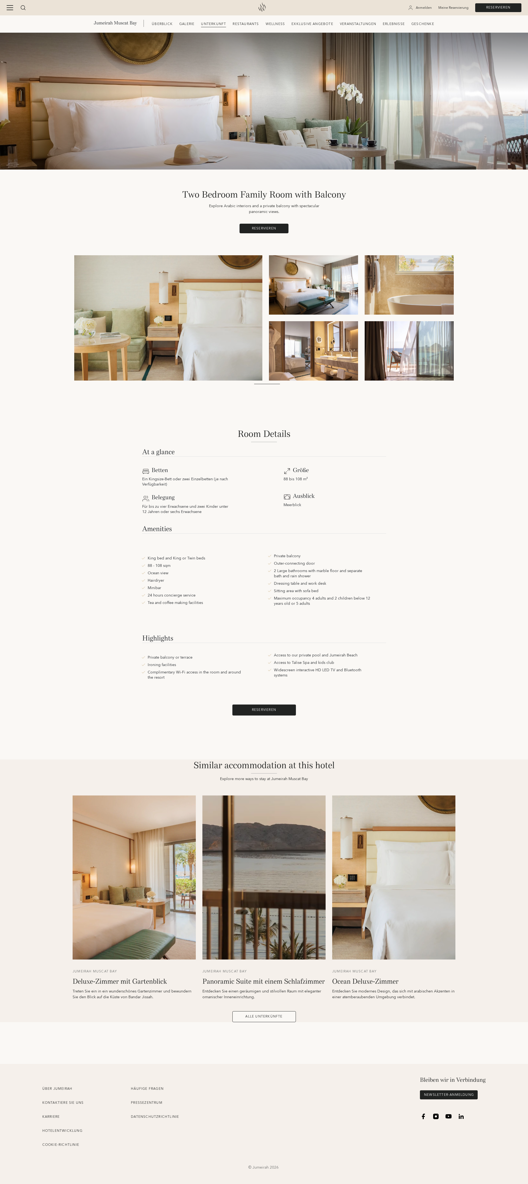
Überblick (162, 24)
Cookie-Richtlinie (60, 1145)
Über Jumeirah (57, 1089)
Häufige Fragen (147, 1089)
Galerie (186, 24)
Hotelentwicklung (62, 1131)
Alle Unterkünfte (263, 1016)
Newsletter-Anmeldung (449, 1095)
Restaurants (246, 24)
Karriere (51, 1117)
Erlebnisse (394, 24)
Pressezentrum (147, 1103)
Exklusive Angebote (312, 24)
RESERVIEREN (498, 7)
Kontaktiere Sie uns (63, 1103)
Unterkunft (213, 24)
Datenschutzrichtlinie (155, 1117)
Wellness (275, 24)
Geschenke (422, 24)
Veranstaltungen (358, 24)
